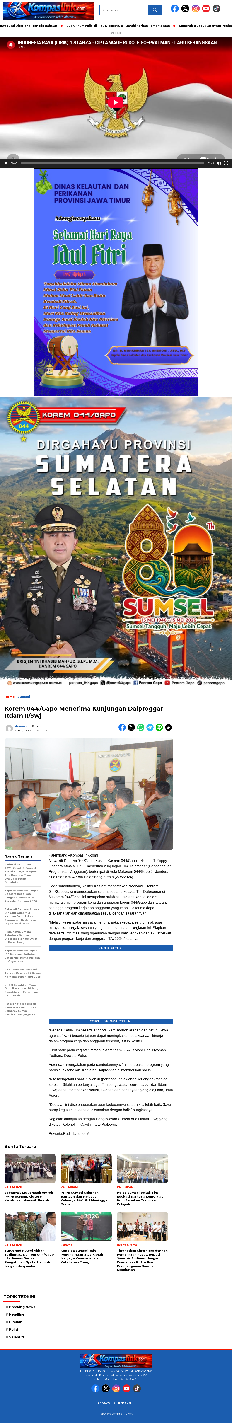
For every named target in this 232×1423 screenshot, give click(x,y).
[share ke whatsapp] (141, 730)
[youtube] (207, 11)
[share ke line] (160, 730)
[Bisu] (219, 163)
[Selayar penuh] (226, 163)
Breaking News (22, 1307)
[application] (116, 102)
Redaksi (104, 1403)
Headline (16, 1314)
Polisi (13, 1329)
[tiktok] (216, 11)
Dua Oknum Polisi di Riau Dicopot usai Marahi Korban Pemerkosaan (73, 25)
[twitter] (186, 11)
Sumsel (23, 697)
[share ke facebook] (123, 730)
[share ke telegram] (151, 730)
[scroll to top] (221, 1416)
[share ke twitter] (132, 730)
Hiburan (15, 1322)
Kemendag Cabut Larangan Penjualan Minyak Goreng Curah (180, 25)
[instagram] (196, 11)
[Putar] (6, 163)
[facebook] (175, 11)
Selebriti (16, 1337)
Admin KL (22, 726)
